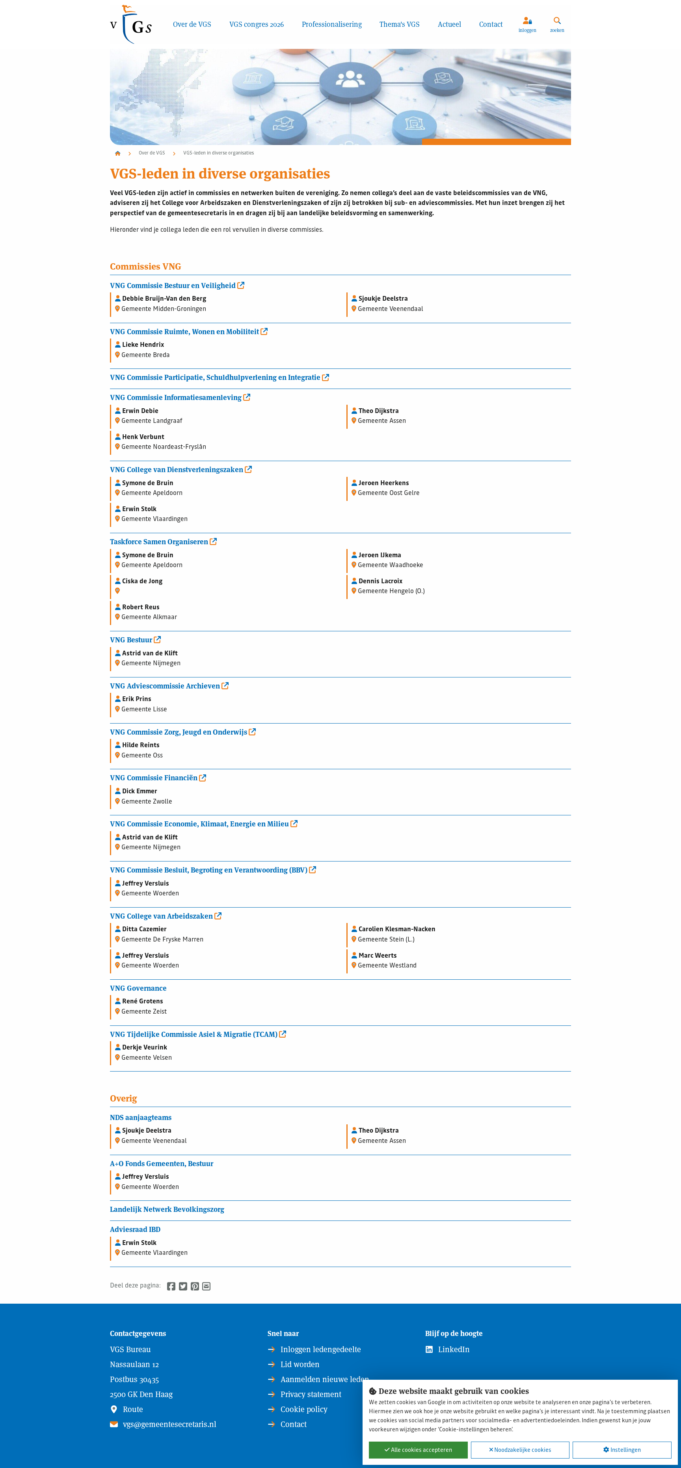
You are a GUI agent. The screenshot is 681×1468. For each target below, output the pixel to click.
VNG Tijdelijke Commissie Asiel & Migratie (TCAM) (194, 1034)
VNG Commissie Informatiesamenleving (176, 397)
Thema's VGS (400, 24)
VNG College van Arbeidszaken (162, 915)
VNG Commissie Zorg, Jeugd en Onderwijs (179, 731)
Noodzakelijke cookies (522, 1450)
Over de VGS (192, 24)
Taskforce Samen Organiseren (160, 541)
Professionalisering (332, 24)
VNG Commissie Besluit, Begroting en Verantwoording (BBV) (209, 869)
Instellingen (625, 1450)
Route (132, 1409)
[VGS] (137, 24)
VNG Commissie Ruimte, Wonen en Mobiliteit (185, 331)
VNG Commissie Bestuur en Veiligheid (173, 285)
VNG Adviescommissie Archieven (165, 685)
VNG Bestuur (132, 639)
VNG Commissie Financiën (154, 777)
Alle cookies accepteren (421, 1450)
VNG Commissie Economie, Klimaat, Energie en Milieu (200, 823)
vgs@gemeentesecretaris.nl (168, 1424)
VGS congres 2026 (256, 24)
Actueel (449, 24)
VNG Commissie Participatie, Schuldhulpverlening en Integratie (216, 377)
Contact (491, 24)
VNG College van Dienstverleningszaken (177, 469)
